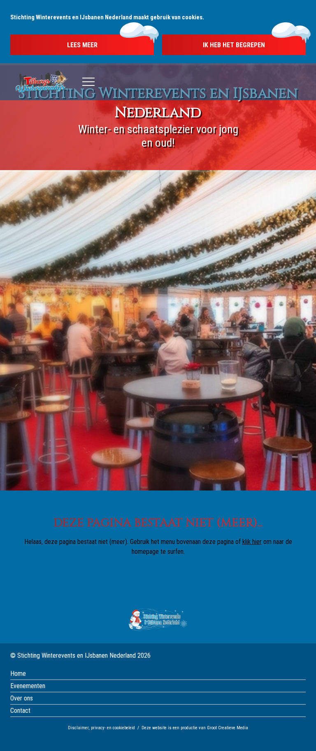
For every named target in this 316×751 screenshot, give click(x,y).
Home (18, 673)
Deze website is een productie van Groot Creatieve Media (195, 727)
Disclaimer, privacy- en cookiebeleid (101, 727)
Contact (20, 710)
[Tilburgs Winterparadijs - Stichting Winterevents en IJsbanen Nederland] (41, 82)
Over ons (21, 698)
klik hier (252, 542)
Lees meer (82, 45)
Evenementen (27, 686)
